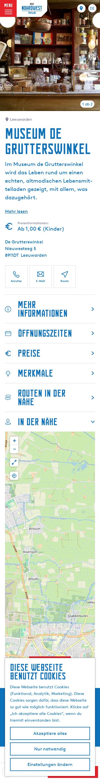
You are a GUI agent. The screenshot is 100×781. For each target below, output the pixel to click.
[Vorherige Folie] (7, 56)
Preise (29, 353)
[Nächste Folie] (93, 56)
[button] (14, 441)
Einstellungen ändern (50, 764)
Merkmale (35, 373)
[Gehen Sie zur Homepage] (32, 8)
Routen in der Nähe (42, 397)
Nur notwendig (50, 749)
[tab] (87, 104)
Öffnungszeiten (45, 333)
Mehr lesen (16, 211)
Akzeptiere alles (50, 733)
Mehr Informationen (43, 309)
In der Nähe (38, 421)
